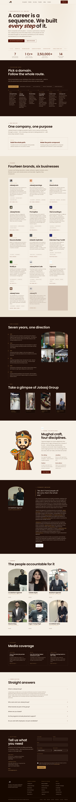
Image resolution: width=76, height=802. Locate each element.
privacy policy (57, 764)
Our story (35, 2)
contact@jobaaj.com (12, 770)
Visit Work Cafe (33, 283)
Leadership (58, 787)
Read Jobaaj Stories (14, 230)
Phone (54, 736)
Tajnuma (43, 794)
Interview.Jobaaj (47, 518)
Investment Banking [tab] (13, 86)
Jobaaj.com (38, 522)
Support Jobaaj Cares (14, 308)
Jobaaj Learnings (30, 785)
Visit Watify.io (13, 283)
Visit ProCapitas (33, 230)
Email (38, 742)
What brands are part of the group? (19, 707)
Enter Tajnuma (46, 472)
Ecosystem (24, 2)
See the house (52, 283)
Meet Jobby (58, 790)
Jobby (44, 2)
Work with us (29, 794)
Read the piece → (13, 663)
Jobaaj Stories (48, 525)
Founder (40, 2)
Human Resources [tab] (58, 86)
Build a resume (13, 256)
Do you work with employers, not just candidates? (23, 721)
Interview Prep (44, 787)
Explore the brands (31, 40)
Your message (40, 753)
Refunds (48, 799)
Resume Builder (48, 515)
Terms (45, 799)
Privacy (41, 799)
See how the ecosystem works (16, 40)
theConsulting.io (39, 532)
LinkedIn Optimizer (58, 515)
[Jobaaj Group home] (10, 2)
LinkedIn (9, 597)
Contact (49, 2)
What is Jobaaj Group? (15, 689)
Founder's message (60, 785)
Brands (29, 2)
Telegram (66, 799)
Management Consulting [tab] (25, 86)
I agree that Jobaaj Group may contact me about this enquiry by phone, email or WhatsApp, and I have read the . (53, 763)
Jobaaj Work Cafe (62, 528)
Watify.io (43, 790)
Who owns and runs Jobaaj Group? (18, 702)
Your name (39, 736)
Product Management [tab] (47, 86)
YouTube (61, 799)
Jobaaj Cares (58, 794)
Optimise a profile (33, 256)
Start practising (53, 256)
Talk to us (64, 2)
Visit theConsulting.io (54, 230)
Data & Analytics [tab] (36, 86)
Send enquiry (41, 767)
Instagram (57, 799)
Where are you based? (15, 711)
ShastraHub (29, 787)
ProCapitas (52, 526)
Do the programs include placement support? (22, 716)
